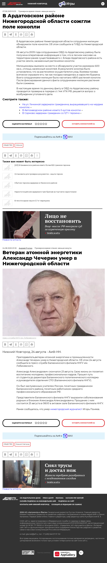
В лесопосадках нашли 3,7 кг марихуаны (32, 201)
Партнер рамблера (43, 552)
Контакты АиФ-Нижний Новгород (34, 504)
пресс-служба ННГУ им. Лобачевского (19, 338)
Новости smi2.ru (12, 239)
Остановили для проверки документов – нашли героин (38, 174)
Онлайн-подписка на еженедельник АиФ (38, 501)
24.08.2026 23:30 (10, 248)
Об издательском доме (30, 498)
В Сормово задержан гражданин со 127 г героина (51, 113)
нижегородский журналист (66, 409)
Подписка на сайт (66, 501)
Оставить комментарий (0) (83, 124)
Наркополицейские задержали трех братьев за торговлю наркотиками (45, 192)
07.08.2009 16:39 (9, 11)
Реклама (59, 498)
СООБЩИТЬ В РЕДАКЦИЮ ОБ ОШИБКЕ (66, 504)
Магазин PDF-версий (74, 498)
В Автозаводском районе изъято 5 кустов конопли (51, 110)
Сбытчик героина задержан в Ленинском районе (35, 183)
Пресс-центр (48, 498)
